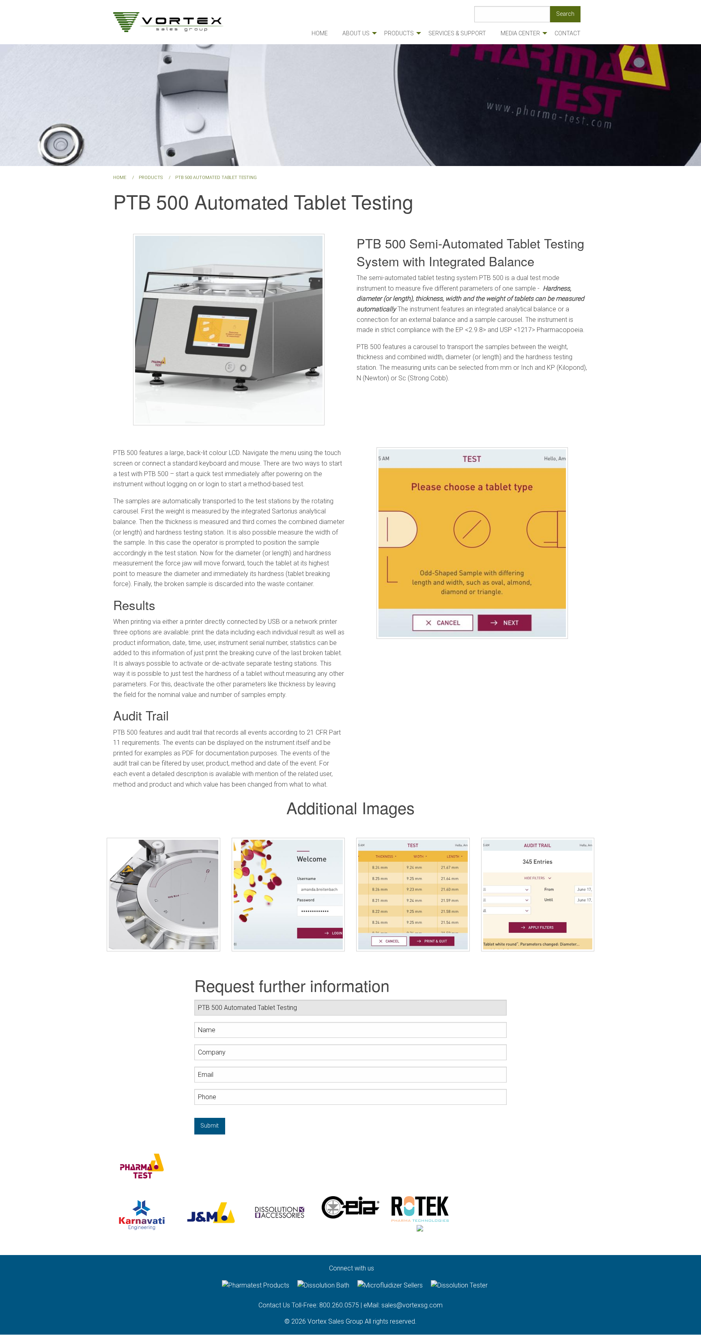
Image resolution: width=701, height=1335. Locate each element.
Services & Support (457, 33)
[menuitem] (319, 33)
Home (320, 33)
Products (399, 33)
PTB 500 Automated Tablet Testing (216, 177)
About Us (356, 33)
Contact (568, 33)
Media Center (520, 33)
